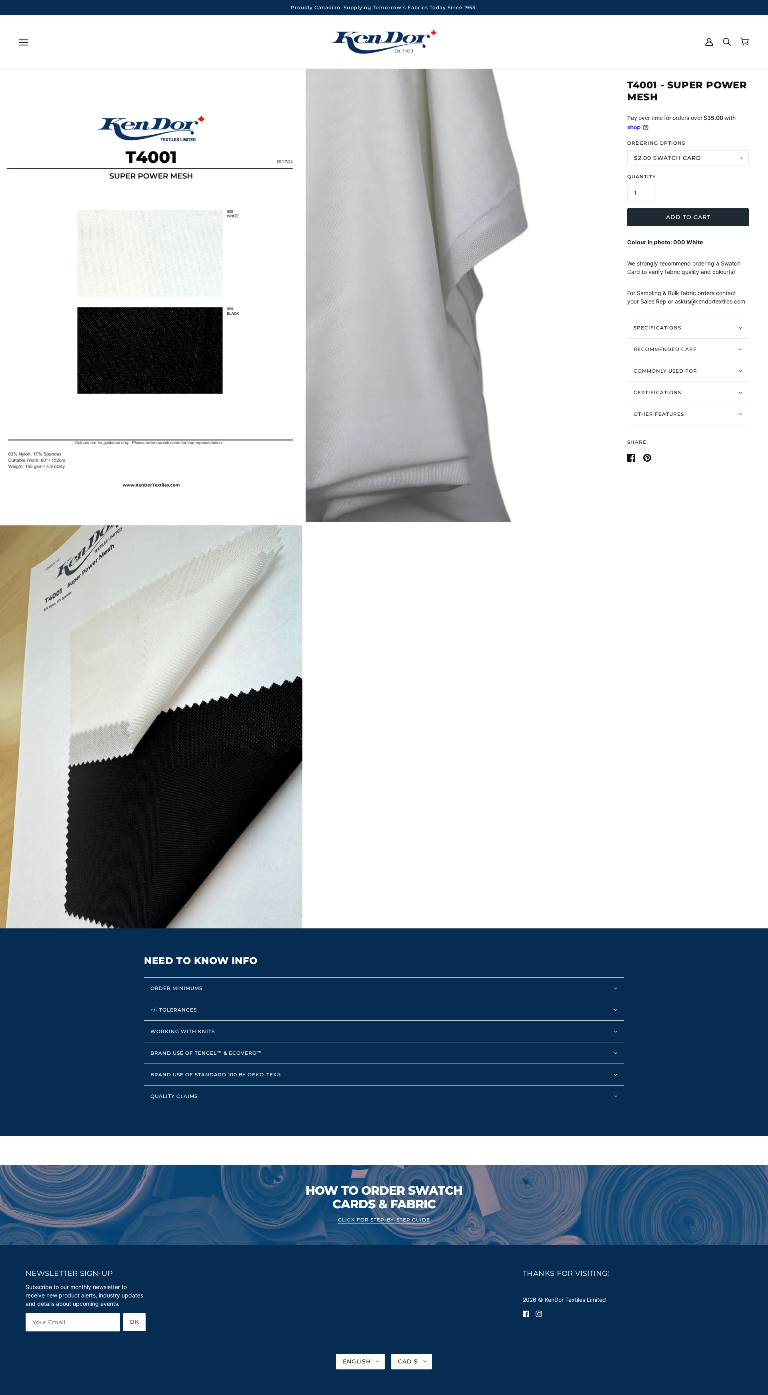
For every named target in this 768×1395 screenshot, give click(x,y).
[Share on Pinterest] (647, 456)
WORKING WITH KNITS (182, 1031)
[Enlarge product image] (151, 295)
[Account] (709, 41)
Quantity (641, 177)
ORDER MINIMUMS (176, 988)
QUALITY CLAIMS (174, 1096)
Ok (134, 1321)
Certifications (657, 392)
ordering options (656, 143)
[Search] (727, 41)
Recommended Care (665, 349)
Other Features (659, 414)
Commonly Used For (665, 371)
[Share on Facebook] (632, 456)
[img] (526, 1313)
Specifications (657, 328)
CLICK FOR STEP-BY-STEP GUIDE (384, 1220)
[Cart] (744, 41)
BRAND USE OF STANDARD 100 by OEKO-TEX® (215, 1075)
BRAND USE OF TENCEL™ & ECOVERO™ (206, 1053)
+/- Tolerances (173, 1010)
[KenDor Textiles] (384, 41)
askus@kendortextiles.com (710, 301)
